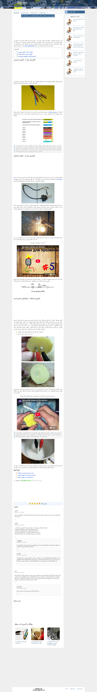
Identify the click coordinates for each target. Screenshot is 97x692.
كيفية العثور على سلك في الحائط (25, 477)
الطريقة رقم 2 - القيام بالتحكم (25, 54)
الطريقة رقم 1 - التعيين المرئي (25, 52)
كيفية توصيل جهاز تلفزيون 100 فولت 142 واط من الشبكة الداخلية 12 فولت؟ (78, 45)
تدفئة (44, 4)
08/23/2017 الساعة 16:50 (19, 512)
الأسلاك (44, 1)
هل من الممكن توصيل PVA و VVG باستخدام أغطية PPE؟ (78, 29)
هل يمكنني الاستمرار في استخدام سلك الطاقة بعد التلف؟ (78, 70)
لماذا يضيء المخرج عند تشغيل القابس (27, 475)
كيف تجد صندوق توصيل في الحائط (26, 473)
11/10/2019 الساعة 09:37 (21, 588)
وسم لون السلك (53, 112)
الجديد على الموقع (75, 16)
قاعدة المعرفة (64, 4)
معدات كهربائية (55, 1)
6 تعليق (17, 480)
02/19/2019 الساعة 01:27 (19, 572)
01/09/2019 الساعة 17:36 (21, 555)
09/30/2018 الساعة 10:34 (21, 542)
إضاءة (79, 1)
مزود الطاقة (67, 1)
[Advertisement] (38, 26)
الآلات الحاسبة (71, 12)
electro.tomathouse (29, 45)
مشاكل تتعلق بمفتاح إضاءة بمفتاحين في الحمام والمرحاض (78, 54)
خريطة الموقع (72, 688)
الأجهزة (54, 4)
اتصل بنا (66, 688)
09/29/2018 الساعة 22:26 (19, 524)
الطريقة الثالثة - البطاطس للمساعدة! (27, 56)
